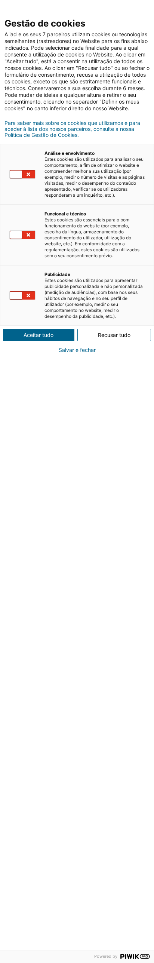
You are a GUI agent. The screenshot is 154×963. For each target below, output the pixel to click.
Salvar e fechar (77, 350)
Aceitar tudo (38, 335)
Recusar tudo (114, 335)
